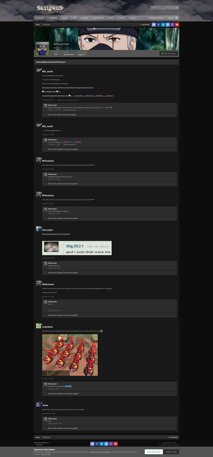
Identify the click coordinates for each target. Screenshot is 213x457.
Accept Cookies (155, 452)
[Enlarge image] (66, 386)
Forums (40, 18)
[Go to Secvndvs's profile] (38, 228)
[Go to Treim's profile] (38, 404)
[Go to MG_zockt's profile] (38, 70)
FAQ (74, 18)
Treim (45, 405)
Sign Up (170, 18)
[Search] (177, 8)
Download (53, 18)
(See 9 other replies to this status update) (63, 315)
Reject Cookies (171, 452)
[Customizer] (176, 18)
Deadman (70, 100)
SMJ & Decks (99, 18)
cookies (47, 452)
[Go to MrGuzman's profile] (45, 106)
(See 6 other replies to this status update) (63, 273)
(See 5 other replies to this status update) (63, 184)
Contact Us (39, 445)
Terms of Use (45, 454)
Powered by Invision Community (169, 445)
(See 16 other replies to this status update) (63, 394)
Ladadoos (47, 326)
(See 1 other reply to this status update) (62, 115)
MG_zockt (47, 71)
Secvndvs (47, 230)
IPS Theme (37, 442)
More (132, 18)
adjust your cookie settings (100, 452)
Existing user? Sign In (156, 18)
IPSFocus (46, 442)
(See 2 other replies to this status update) (63, 149)
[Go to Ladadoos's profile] (38, 325)
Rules (65, 18)
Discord (85, 18)
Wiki (111, 18)
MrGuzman (60, 100)
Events (121, 18)
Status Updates (167, 8)
